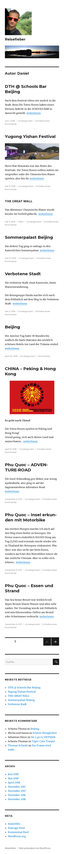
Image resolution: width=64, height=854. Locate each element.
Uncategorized (25, 121)
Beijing (12, 326)
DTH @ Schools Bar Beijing (24, 687)
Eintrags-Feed (16, 827)
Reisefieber (15, 39)
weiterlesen (33, 113)
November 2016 (17, 799)
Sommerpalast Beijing (29, 237)
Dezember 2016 (17, 795)
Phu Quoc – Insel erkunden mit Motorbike (31, 517)
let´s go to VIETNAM (43, 737)
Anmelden (14, 823)
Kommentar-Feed (18, 832)
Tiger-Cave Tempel (43, 741)
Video (21, 221)
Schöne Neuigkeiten (45, 732)
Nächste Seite (55, 645)
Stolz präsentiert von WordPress (34, 848)
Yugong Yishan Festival (30, 136)
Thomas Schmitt (18, 745)
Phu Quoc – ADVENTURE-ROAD (26, 467)
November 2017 (17, 790)
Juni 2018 (13, 774)
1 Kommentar (43, 356)
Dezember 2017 (17, 786)
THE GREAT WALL (18, 201)
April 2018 (14, 782)
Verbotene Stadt (23, 273)
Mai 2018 (13, 778)
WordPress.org (17, 836)
